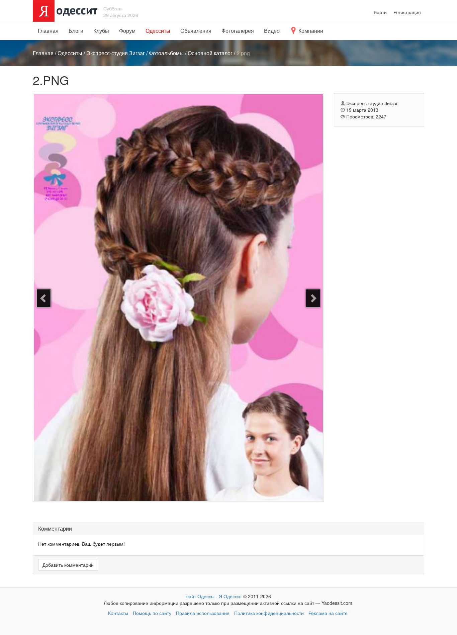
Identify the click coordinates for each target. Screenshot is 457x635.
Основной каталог (210, 53)
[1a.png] (313, 298)
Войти (380, 12)
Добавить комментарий (68, 564)
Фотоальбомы (166, 53)
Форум (127, 30)
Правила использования (203, 613)
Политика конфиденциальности (269, 613)
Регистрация (407, 12)
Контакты (118, 613)
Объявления (195, 30)
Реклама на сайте (328, 613)
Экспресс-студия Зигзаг (115, 53)
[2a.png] (43, 298)
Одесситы (158, 30)
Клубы (101, 30)
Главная (48, 30)
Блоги (76, 30)
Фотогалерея (237, 30)
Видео (272, 30)
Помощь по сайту (152, 613)
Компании (310, 30)
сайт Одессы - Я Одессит (214, 596)
